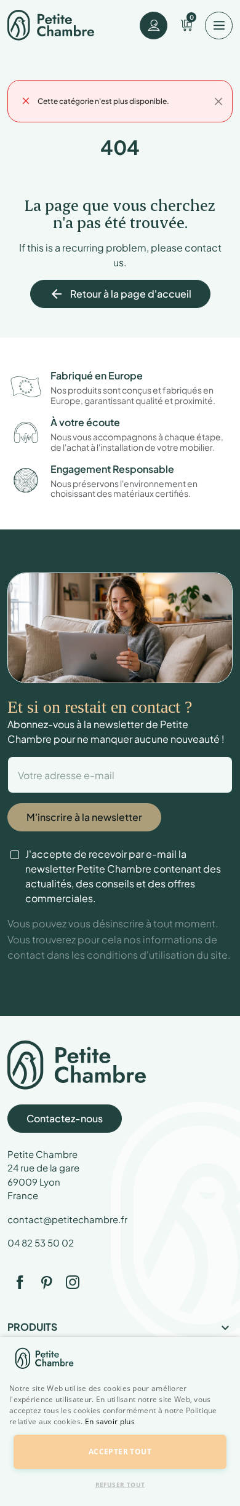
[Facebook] (19, 1282)
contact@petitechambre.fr (67, 1219)
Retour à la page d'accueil (120, 294)
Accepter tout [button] (120, 1451)
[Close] (218, 101)
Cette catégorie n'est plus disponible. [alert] (103, 101)
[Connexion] (153, 25)
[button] (120, 1428)
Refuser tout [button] (120, 1484)
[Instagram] (72, 1282)
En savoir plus (110, 1421)
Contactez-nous (64, 1118)
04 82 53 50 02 (40, 1242)
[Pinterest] (46, 1282)
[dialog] (120, 1421)
